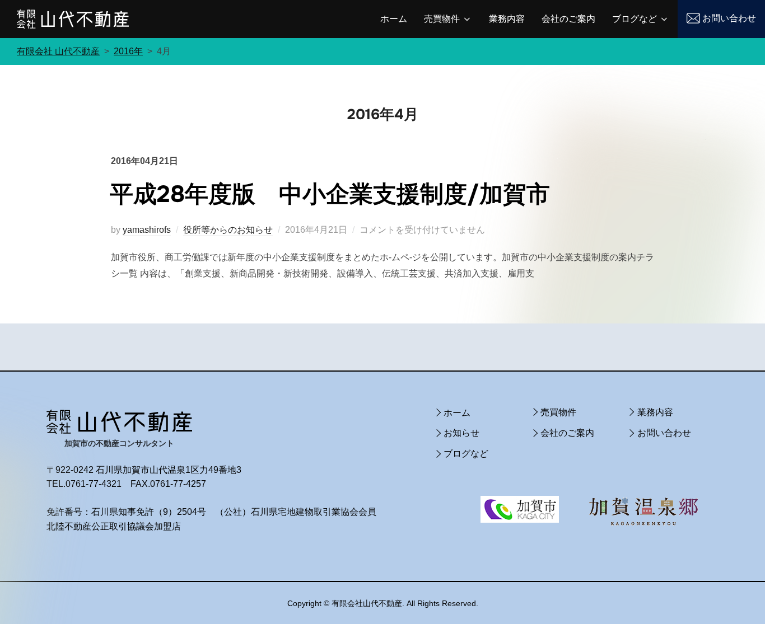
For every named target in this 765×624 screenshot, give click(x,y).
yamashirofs (147, 229)
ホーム (393, 19)
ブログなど (634, 19)
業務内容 (507, 19)
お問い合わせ (729, 18)
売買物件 (442, 19)
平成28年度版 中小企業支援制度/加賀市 (330, 194)
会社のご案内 (568, 19)
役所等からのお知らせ (228, 229)
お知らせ (461, 433)
